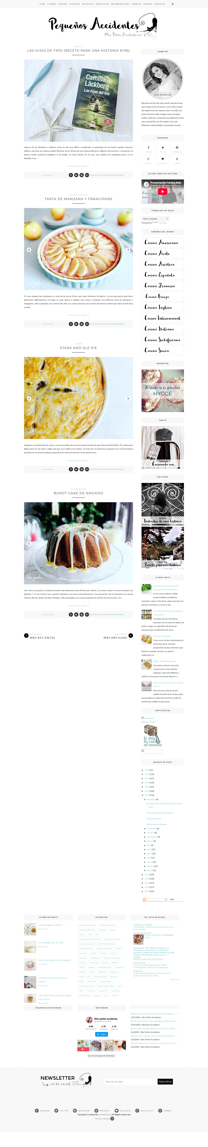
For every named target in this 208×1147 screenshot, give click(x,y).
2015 (147, 891)
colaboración (78, 489)
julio (149, 845)
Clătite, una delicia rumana (164, 661)
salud (119, 986)
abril (149, 857)
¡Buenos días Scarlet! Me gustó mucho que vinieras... (153, 1028)
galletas (82, 963)
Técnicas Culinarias (107, 925)
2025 (147, 774)
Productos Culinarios (87, 925)
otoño (81, 977)
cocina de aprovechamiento (90, 939)
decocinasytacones (142, 933)
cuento (93, 953)
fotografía (95, 958)
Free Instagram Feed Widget (102, 1056)
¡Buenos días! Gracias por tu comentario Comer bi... (153, 1036)
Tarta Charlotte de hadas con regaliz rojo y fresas (55, 997)
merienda (102, 972)
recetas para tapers (86, 986)
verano (97, 995)
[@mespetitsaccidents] (89, 1020)
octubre (150, 832)
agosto (150, 841)
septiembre (152, 837)
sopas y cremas (84, 995)
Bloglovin (163, 163)
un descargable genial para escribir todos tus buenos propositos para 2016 (152, 974)
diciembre (151, 799)
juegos (81, 967)
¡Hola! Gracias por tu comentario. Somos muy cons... (153, 1043)
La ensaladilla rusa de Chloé (51, 942)
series (81, 991)
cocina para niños (86, 948)
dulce (113, 953)
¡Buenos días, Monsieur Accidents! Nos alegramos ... (153, 1013)
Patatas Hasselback (162, 636)
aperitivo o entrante (87, 930)
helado (105, 963)
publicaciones (105, 981)
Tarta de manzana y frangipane (79, 199)
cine (97, 934)
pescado (114, 977)
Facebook (148, 152)
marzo (149, 862)
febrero (150, 866)
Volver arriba (102, 1119)
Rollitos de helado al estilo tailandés (54, 960)
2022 (147, 786)
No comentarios (48, 324)
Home (42, 4)
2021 (147, 791)
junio (149, 849)
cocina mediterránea (106, 944)
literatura (119, 967)
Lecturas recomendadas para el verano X (52, 979)
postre (81, 981)
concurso (82, 953)
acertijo (78, 46)
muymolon (138, 971)
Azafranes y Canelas (142, 924)
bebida (112, 930)
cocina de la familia (86, 944)
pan (88, 977)
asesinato (102, 930)
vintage (114, 995)
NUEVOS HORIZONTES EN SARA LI (148, 959)
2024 (147, 778)
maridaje (82, 972)
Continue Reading (78, 166)
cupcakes (103, 953)
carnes (78, 344)
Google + (148, 163)
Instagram (177, 152)
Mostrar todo (174, 979)
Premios (147, 4)
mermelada (114, 972)
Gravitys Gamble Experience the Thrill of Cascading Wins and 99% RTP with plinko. (150, 966)
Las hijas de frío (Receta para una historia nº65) (78, 51)
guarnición (93, 963)
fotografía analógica (111, 958)
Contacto (159, 4)
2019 (147, 874)
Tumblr (177, 163)
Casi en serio (139, 962)
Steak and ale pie (78, 348)
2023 (147, 782)
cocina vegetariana (104, 948)
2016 (147, 887)
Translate (162, 223)
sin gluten (103, 991)
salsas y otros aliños (106, 986)
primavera (92, 981)
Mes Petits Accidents (115, 175)
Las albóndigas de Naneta (50, 925)
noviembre (151, 828)
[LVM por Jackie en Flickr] (152, 747)
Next (128, 249)
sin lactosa (115, 991)
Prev (29, 249)
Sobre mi (136, 4)
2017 (147, 883)
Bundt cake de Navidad (78, 493)
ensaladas (83, 958)
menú (92, 972)
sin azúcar (91, 991)
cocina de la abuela (112, 939)
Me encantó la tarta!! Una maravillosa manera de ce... (153, 1021)
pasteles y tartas (100, 977)
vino (105, 995)
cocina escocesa (79, 195)
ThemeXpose (104, 1115)
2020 (147, 795)
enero (149, 870)
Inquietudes (102, 4)
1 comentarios (47, 175)
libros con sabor (104, 967)
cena (90, 934)
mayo (149, 853)
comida (118, 948)
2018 (147, 879)
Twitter (163, 152)
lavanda (91, 967)
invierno (114, 963)
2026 (147, 770)
